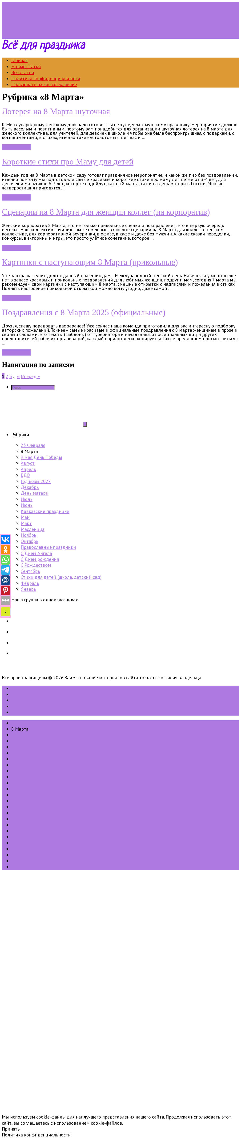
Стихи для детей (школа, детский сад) (61, 577)
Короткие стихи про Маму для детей (67, 161)
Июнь (26, 505)
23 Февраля (33, 445)
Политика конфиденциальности (45, 78)
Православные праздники (48, 547)
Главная (19, 60)
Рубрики (24, 36)
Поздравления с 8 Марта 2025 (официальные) (83, 312)
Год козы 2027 (36, 481)
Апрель (28, 469)
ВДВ (25, 475)
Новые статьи (26, 66)
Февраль (30, 583)
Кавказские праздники (45, 511)
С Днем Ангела (36, 553)
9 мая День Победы (41, 457)
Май (25, 517)
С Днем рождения (40, 559)
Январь (28, 589)
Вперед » (30, 376)
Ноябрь (28, 535)
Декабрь (30, 487)
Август (28, 463)
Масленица (32, 529)
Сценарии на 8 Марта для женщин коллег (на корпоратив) (106, 212)
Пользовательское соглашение (44, 84)
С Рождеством (36, 565)
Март (26, 523)
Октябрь (29, 541)
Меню (8, 36)
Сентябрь (30, 571)
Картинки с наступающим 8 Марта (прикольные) (90, 262)
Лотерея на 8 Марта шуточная (56, 111)
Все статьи (22, 72)
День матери (34, 493)
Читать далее (16, 147)
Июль (26, 499)
